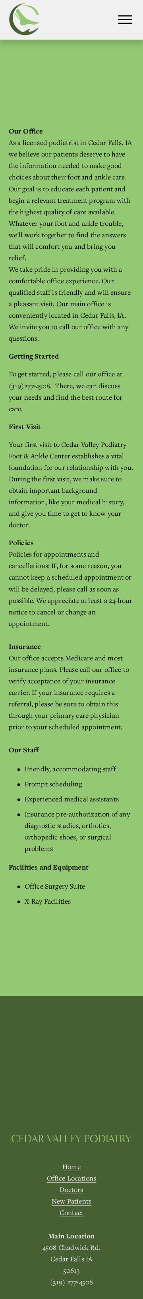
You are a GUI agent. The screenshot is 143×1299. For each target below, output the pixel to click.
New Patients (71, 1201)
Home (71, 1166)
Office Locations (72, 1178)
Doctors (71, 1189)
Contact (71, 1212)
